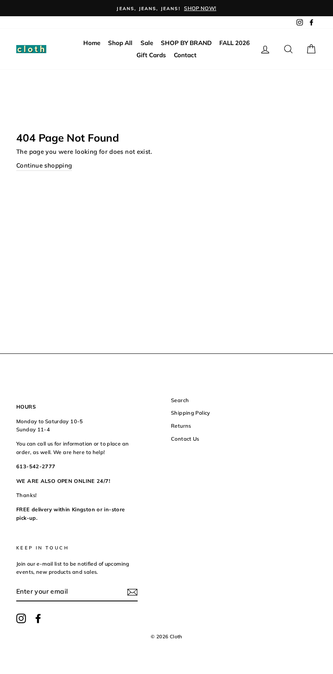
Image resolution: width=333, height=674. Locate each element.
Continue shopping (44, 165)
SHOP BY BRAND (186, 43)
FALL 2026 (234, 43)
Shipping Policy (190, 412)
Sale (147, 43)
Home (91, 43)
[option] (166, 8)
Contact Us (185, 438)
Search (180, 400)
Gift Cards (151, 55)
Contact (185, 55)
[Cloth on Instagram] (21, 618)
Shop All (120, 43)
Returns (181, 425)
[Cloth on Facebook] (38, 618)
